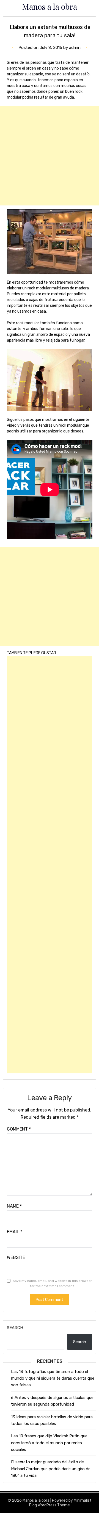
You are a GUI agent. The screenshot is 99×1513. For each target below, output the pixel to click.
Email (14, 1231)
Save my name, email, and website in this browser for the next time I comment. (52, 1283)
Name (14, 1206)
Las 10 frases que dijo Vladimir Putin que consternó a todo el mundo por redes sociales (49, 1442)
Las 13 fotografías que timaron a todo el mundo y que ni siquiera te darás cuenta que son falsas (52, 1378)
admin (75, 47)
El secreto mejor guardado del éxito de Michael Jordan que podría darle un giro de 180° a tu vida (50, 1468)
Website (16, 1257)
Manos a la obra (49, 6)
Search (15, 1327)
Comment (19, 1129)
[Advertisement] (49, 155)
